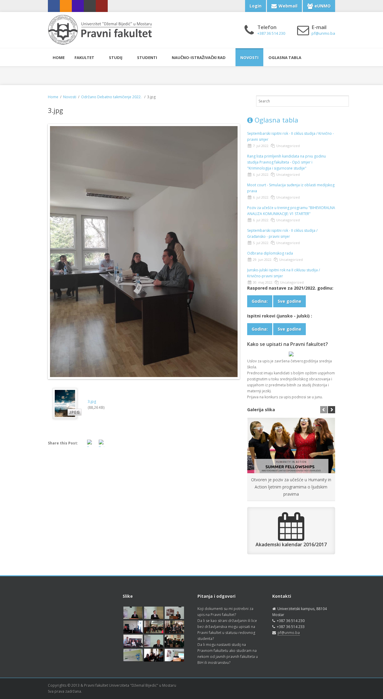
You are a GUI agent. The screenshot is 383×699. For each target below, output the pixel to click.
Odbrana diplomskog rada (270, 253)
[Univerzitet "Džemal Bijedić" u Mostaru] (102, 6)
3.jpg (92, 401)
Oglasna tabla (284, 57)
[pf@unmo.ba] (90, 6)
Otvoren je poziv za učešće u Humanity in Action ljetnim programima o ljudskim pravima (291, 487)
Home (53, 96)
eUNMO (322, 6)
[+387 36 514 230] (78, 6)
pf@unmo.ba (289, 632)
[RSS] (66, 6)
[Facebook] (54, 6)
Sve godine (289, 301)
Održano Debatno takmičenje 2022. (111, 96)
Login (256, 6)
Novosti (249, 57)
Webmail (288, 6)
